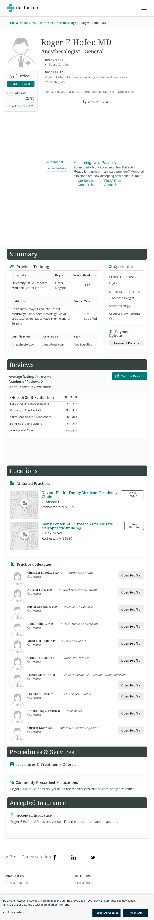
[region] (77, 907)
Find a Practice (17, 883)
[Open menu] (144, 8)
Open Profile (131, 575)
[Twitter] (92, 857)
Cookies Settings (14, 912)
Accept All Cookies (106, 912)
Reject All (136, 912)
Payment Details (126, 343)
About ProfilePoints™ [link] (21, 106)
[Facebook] (54, 857)
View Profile (132, 494)
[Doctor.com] (23, 8)
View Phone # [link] (98, 102)
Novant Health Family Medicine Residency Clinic (79, 494)
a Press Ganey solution (28, 857)
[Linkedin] (73, 857)
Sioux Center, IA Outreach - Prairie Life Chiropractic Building (77, 526)
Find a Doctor (85, 883)
